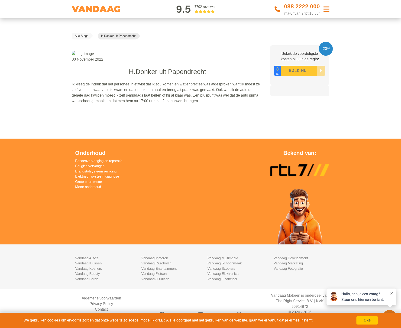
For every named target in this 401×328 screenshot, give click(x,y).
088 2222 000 (302, 6)
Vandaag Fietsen (154, 274)
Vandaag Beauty (87, 274)
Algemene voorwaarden (101, 298)
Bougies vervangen (89, 166)
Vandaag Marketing (288, 263)
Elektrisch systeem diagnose (97, 176)
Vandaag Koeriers (88, 268)
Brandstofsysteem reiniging (95, 171)
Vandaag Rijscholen (156, 263)
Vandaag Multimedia (222, 258)
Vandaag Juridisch (155, 279)
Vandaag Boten (86, 279)
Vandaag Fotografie (288, 268)
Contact (101, 309)
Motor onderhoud (88, 187)
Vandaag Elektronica (223, 274)
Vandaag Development (291, 258)
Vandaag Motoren (154, 258)
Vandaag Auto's (87, 258)
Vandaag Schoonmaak (224, 263)
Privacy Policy (101, 304)
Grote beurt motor (88, 182)
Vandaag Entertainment (159, 268)
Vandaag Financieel (222, 279)
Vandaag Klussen (88, 263)
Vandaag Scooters (221, 268)
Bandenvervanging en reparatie (98, 161)
